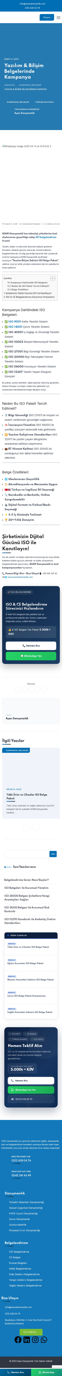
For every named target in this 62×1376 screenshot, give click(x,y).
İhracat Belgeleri (18, 1263)
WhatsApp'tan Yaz (25, 1090)
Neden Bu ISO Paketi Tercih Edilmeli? (30, 286)
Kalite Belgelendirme (20, 1268)
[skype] (44, 689)
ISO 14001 (15, 327)
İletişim (46, 17)
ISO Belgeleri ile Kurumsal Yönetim (26, 888)
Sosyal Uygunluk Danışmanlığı (26, 1207)
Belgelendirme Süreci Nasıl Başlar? (26, 880)
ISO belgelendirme (45, 237)
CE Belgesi (14, 1257)
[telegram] (37, 689)
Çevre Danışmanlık (19, 1219)
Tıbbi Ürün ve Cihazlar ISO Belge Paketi (26, 797)
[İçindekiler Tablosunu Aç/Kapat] (51, 278)
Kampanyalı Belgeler (30, 85)
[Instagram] (35, 1339)
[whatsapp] (31, 689)
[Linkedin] (26, 1339)
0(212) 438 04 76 (23, 1099)
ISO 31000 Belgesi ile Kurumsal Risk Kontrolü (26, 909)
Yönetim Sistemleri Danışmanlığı (26, 1202)
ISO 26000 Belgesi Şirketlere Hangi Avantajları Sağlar (27, 898)
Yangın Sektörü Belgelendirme (25, 1279)
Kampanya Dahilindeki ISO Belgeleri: (29, 282)
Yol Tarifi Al (30, 1332)
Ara (53, 854)
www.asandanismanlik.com (20, 577)
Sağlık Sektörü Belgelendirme (25, 1285)
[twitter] (24, 689)
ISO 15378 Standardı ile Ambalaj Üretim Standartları (30, 921)
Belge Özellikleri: (20, 289)
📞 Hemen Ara (31, 645)
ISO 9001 (14, 321)
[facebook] (18, 689)
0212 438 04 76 (32, 8)
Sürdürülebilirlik (17, 1224)
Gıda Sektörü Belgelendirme (24, 1274)
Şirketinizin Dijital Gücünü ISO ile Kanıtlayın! (28, 293)
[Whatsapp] (44, 1339)
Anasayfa (9, 85)
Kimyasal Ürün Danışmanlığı (24, 1230)
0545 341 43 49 (21, 1175)
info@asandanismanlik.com (32, 3)
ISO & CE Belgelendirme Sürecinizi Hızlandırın (30, 297)
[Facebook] (18, 1339)
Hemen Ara (21, 1080)
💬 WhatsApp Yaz (31, 656)
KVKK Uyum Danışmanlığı (23, 1213)
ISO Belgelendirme (19, 1251)
